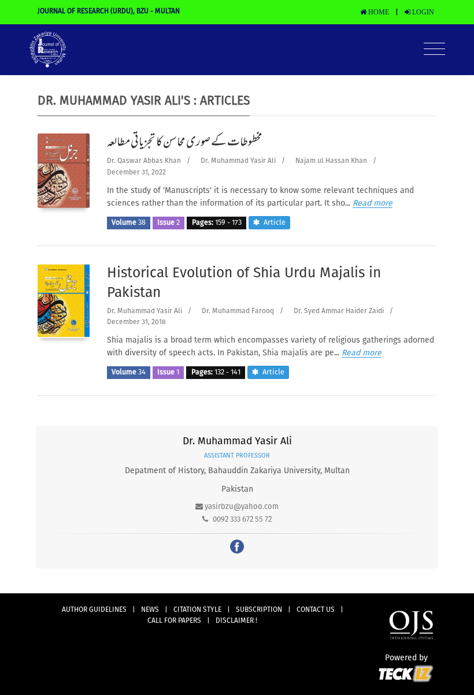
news (150, 610)
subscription (259, 610)
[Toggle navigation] (434, 49)
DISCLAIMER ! (236, 621)
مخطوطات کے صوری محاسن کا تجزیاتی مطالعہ (184, 143)
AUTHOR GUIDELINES (94, 610)
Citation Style (197, 610)
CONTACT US (316, 610)
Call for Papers (174, 621)
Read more (372, 203)
